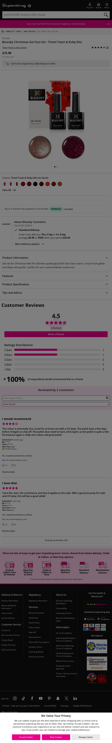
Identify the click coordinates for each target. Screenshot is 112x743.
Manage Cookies (86, 737)
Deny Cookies (56, 737)
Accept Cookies (26, 737)
